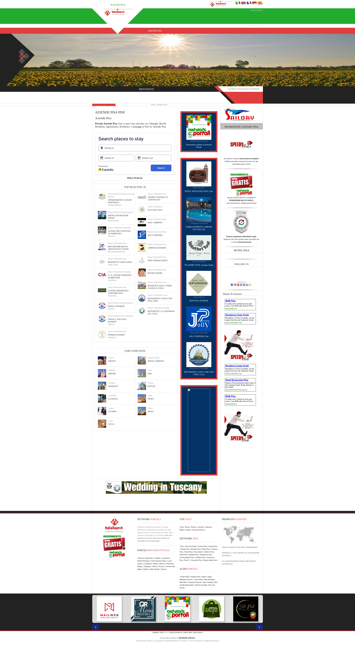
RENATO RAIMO (155, 273)
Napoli (188, 530)
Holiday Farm (195, 577)
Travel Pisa (188, 552)
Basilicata (149, 558)
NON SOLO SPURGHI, (199, 301)
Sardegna (147, 566)
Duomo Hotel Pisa (210, 560)
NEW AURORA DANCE (158, 260)
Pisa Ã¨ (187, 560)
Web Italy (183, 582)
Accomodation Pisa (187, 557)
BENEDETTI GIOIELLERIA (120, 262)
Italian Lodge (207, 577)
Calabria (157, 558)
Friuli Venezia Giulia (158, 561)
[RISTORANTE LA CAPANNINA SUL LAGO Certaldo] (142, 311)
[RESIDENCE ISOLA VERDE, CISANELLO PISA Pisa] (142, 285)
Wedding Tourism (186, 580)
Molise (155, 564)
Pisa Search (198, 552)
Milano (182, 530)
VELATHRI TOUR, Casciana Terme (198, 265)
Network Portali (255, 26)
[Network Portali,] (198, 127)
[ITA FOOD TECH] (142, 209)
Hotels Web (184, 577)
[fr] (249, 3)
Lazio (170, 561)
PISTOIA (151, 386)
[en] (243, 3)
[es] (260, 3)
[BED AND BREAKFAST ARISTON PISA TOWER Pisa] (102, 246)
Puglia (139, 566)
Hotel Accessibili (201, 585)
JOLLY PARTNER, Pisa (198, 336)
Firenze (193, 527)
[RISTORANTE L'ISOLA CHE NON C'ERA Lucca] (142, 298)
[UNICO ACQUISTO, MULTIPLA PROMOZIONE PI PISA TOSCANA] (143, 608)
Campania (166, 558)
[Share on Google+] (238, 285)
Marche (162, 564)
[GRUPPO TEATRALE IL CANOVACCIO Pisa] (142, 197)
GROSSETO (113, 386)
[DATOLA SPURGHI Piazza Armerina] (102, 306)
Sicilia (154, 566)
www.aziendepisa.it (168, 89)
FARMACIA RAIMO (116, 335)
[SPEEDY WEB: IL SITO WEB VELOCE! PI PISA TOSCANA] (245, 608)
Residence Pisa (206, 555)
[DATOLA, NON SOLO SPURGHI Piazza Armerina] (102, 319)
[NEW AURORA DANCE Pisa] (142, 260)
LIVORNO (112, 411)
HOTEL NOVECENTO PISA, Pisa (199, 191)
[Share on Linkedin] (241, 285)
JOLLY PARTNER (155, 235)
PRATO (151, 399)
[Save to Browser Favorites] (250, 285)
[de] (254, 3)
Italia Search (257, 10)
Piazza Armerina (198, 530)
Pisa (182, 527)
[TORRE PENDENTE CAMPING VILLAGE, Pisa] (198, 209)
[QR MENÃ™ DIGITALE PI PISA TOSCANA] (109, 608)
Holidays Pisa (200, 557)
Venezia (201, 527)
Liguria (140, 564)
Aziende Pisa (155, 31)
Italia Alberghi (209, 580)
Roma (187, 527)
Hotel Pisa (183, 555)
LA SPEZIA (113, 399)
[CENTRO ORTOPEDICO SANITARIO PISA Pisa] (102, 290)
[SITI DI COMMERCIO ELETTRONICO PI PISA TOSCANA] (177, 608)
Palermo (208, 527)
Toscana (161, 566)
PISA (150, 374)
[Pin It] (244, 285)
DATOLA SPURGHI (116, 306)
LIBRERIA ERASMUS (157, 248)
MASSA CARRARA (156, 361)
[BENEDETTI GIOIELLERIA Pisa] (102, 262)
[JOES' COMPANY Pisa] (142, 222)
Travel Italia (198, 580)
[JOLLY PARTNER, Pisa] (198, 319)
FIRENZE (112, 374)
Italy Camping (208, 582)
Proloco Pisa (202, 546)
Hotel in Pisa (209, 552)
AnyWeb (155, 632)
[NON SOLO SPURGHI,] (198, 283)
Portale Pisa (185, 549)
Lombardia (148, 564)
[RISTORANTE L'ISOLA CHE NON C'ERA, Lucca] (198, 354)
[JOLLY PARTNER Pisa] (142, 235)
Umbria (146, 569)
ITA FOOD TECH (155, 210)
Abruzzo (141, 558)
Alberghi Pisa (193, 555)
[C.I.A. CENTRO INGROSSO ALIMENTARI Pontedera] (102, 275)
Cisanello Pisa (196, 560)
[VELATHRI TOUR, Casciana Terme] (198, 248)
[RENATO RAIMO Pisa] (142, 272)
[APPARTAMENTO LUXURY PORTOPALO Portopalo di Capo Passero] (102, 197)
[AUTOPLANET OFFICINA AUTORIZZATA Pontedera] (102, 230)
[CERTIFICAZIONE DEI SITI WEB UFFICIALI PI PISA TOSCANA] (211, 608)
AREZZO (112, 361)
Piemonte (170, 564)
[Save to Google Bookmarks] (235, 285)
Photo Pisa (206, 549)
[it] (238, 3)
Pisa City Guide (191, 546)
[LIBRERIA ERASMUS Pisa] (142, 247)
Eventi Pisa (213, 546)
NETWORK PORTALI (187, 638)
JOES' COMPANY (155, 223)
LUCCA (111, 424)
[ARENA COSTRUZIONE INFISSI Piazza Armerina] (102, 215)
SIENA (151, 411)
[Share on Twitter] (247, 285)
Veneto (163, 569)
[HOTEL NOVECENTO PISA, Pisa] (198, 174)
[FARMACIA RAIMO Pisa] (102, 334)
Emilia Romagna (143, 561)
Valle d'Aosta (154, 569)
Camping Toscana (194, 582)
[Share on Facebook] (232, 285)
